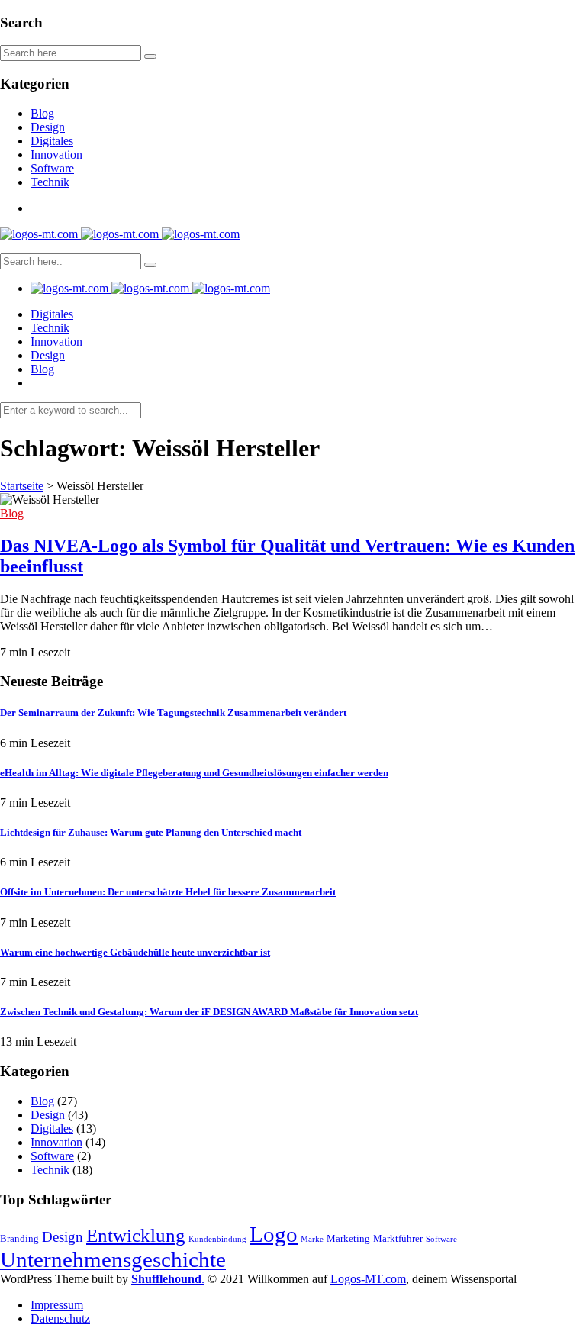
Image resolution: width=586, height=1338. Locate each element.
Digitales (52, 140)
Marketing (348, 1238)
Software (52, 168)
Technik (50, 182)
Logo (274, 1234)
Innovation (56, 154)
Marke (312, 1239)
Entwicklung (135, 1235)
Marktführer (398, 1238)
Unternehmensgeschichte (113, 1259)
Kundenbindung (217, 1239)
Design (48, 127)
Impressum (57, 1304)
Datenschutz (60, 1318)
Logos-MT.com (368, 1278)
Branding (19, 1238)
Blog (42, 113)
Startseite (21, 485)
